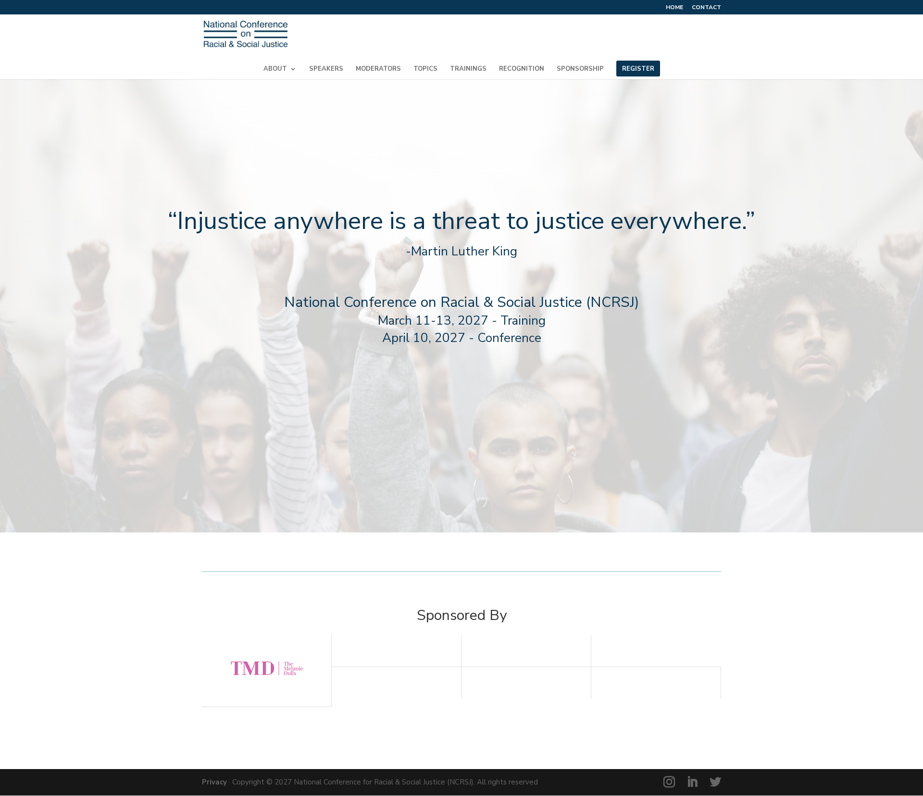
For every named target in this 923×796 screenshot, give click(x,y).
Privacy (214, 782)
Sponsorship (580, 69)
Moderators (378, 69)
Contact (706, 7)
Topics (425, 69)
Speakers (326, 69)
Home (674, 7)
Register (638, 69)
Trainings (468, 69)
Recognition (521, 69)
